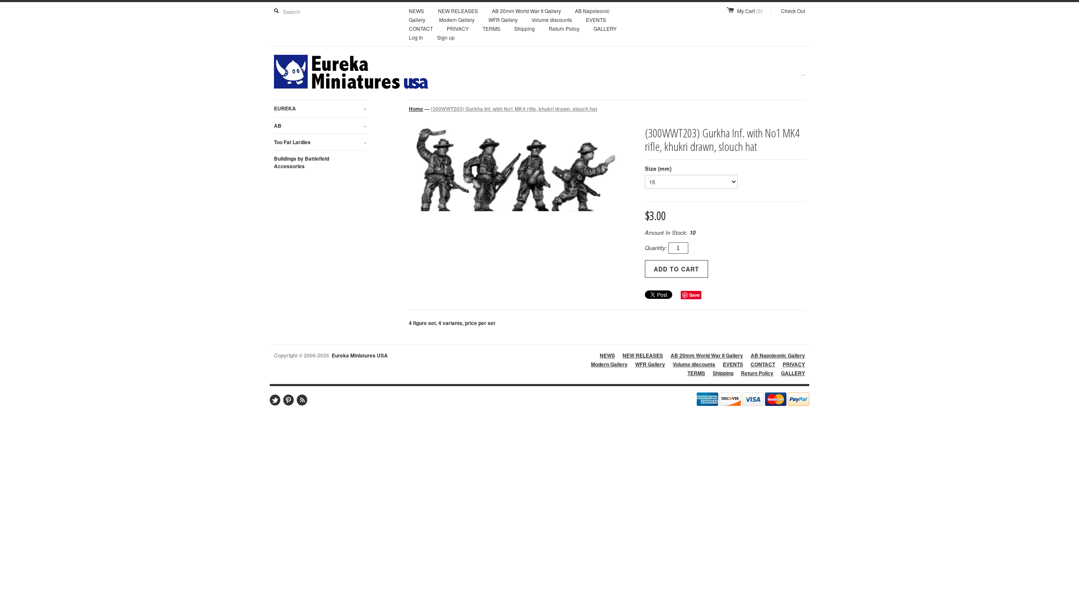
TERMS (491, 28)
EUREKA (320, 108)
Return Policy (564, 28)
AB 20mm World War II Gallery (526, 10)
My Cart (749, 10)
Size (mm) (658, 168)
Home (416, 109)
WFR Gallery (503, 19)
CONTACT (421, 28)
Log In (416, 37)
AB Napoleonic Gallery (778, 355)
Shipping (524, 28)
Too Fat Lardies (320, 142)
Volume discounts (551, 19)
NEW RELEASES (458, 10)
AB (320, 125)
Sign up (446, 37)
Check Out (793, 10)
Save (694, 295)
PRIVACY (458, 28)
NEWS (416, 10)
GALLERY (605, 28)
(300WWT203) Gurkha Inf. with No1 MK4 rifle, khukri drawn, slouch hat (514, 109)
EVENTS (596, 19)
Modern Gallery (457, 19)
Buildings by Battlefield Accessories (301, 162)
